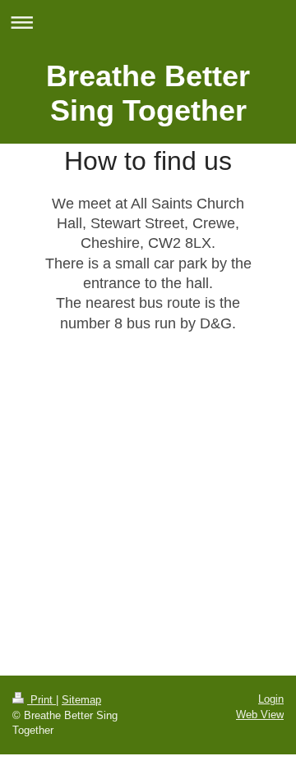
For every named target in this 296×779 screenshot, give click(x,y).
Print (41, 700)
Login (271, 699)
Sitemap (81, 700)
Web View (260, 714)
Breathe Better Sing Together (148, 93)
